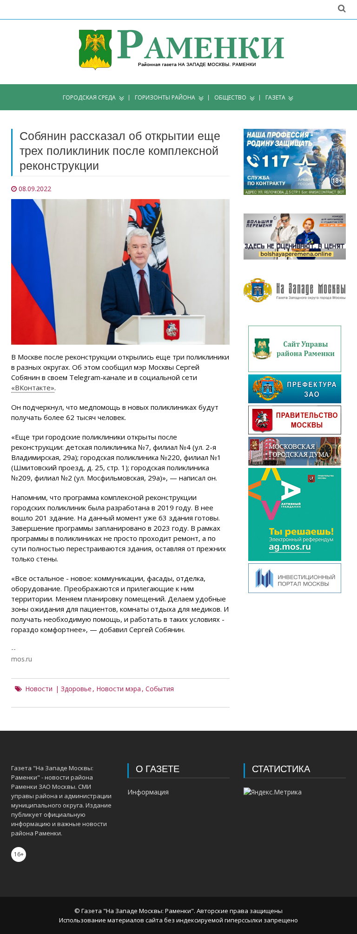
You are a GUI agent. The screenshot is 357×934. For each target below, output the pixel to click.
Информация (148, 791)
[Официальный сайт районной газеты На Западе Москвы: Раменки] (179, 52)
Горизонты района (165, 97)
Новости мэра (118, 689)
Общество (230, 97)
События (159, 689)
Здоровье (76, 689)
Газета (275, 97)
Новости (39, 689)
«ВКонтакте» (32, 387)
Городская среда (89, 97)
